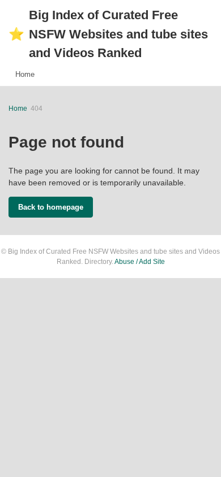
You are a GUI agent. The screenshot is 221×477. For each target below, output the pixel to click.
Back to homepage (50, 207)
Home (25, 74)
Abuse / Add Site (139, 262)
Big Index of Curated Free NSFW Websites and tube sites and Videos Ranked (108, 34)
